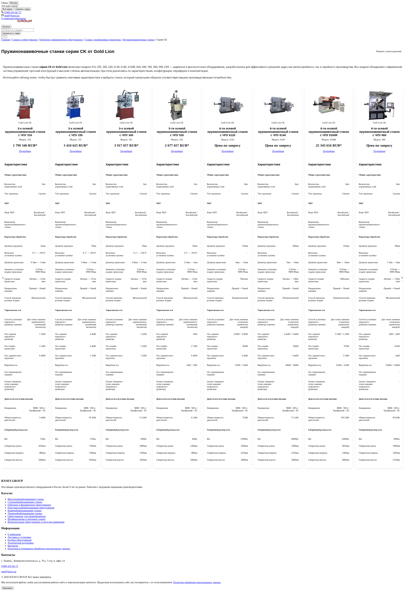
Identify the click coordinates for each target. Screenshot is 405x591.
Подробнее (25, 151)
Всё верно (7, 9)
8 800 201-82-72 (12, 12)
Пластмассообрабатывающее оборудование (31, 507)
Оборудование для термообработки (27, 516)
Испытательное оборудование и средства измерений (36, 522)
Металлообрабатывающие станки (26, 499)
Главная (5, 39)
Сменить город (23, 9)
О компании (8, 18)
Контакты (20, 18)
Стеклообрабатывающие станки (25, 502)
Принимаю (7, 588)
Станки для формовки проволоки (102, 39)
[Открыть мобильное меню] (5, 36)
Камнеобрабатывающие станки (24, 510)
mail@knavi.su (11, 15)
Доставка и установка (19, 537)
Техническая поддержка (21, 543)
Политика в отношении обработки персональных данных (39, 548)
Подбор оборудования (19, 540)
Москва (13, 3)
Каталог (6, 27)
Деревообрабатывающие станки (25, 513)
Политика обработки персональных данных (197, 582)
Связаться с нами (11, 33)
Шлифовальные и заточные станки (26, 519)
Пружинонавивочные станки (139, 39)
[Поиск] (2, 30)
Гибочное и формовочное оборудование (61, 39)
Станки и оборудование (25, 39)
